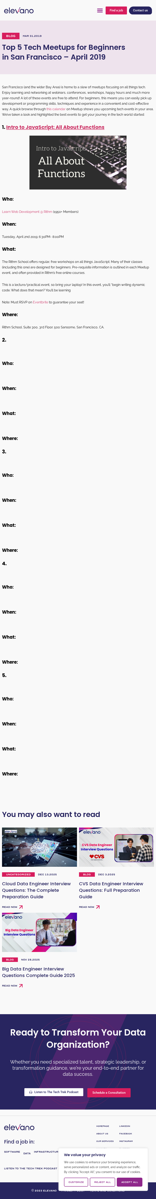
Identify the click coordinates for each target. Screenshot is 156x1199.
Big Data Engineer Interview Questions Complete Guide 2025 (38, 972)
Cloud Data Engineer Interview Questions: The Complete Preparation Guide (36, 890)
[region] (103, 1169)
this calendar (56, 109)
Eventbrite (40, 302)
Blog (10, 36)
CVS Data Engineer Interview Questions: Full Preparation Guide (111, 890)
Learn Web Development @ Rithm (27, 212)
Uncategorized (18, 874)
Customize (76, 1182)
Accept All (129, 1182)
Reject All (102, 1182)
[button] (100, 10)
